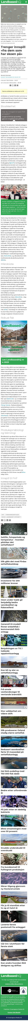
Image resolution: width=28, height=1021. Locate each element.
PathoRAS (7, 256)
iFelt (5, 309)
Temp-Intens (5, 405)
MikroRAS (18, 297)
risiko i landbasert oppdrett (11, 517)
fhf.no (23, 472)
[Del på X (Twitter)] (13, 85)
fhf (3, 514)
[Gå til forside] (12, 2)
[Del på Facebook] (10, 85)
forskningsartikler (12, 514)
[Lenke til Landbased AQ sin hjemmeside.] (14, 976)
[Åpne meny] (26, 2)
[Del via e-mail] (17, 85)
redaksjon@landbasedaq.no (14, 984)
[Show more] (14, 121)
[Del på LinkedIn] (15, 85)
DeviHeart (4, 415)
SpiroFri (11, 163)
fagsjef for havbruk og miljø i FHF (10, 77)
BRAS (3, 260)
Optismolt (10, 399)
